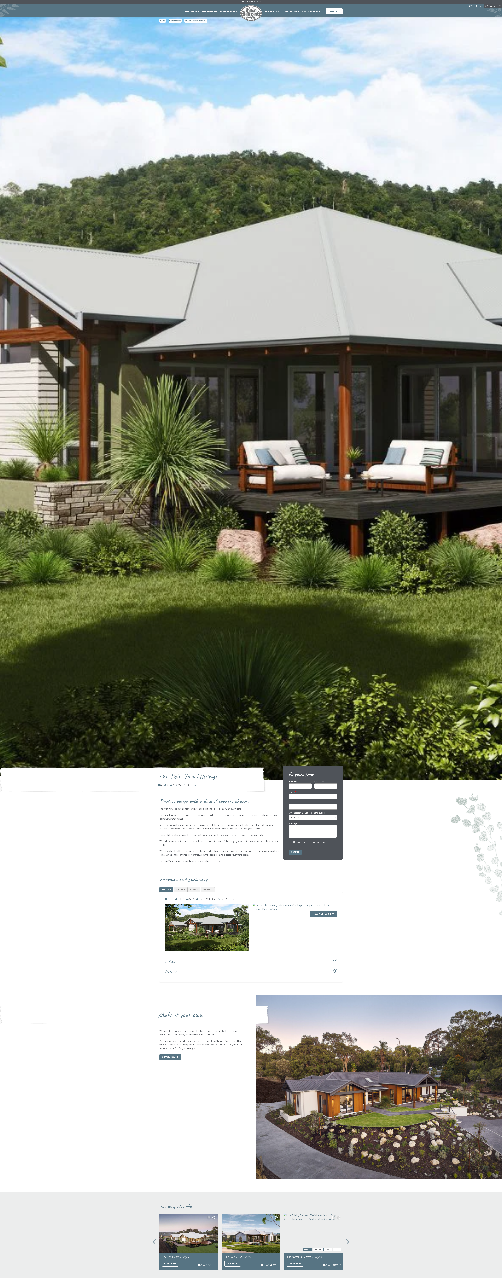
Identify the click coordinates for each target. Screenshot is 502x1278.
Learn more (170, 1263)
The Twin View (176, 1257)
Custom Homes (170, 1057)
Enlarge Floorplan (323, 914)
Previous (154, 1241)
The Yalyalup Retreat (304, 1257)
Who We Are (192, 11)
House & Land (272, 11)
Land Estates (291, 11)
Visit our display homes (251, 2)
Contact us (334, 11)
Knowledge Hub (311, 11)
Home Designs (209, 11)
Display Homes (228, 11)
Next (347, 1241)
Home (251, 13)
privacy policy (320, 842)
